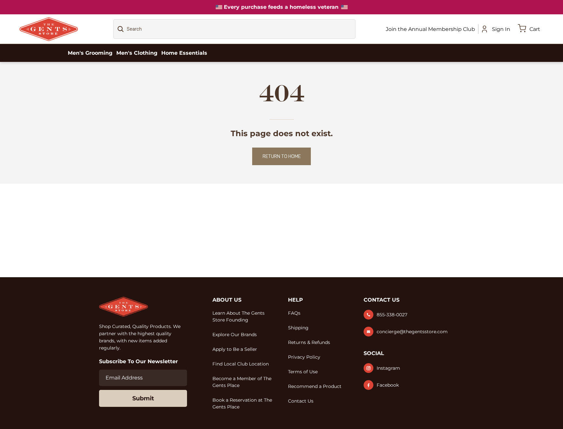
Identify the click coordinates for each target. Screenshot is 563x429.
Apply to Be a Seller (234, 349)
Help (295, 300)
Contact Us (300, 401)
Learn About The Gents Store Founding (238, 316)
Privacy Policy (304, 357)
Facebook (388, 385)
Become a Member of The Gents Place (241, 382)
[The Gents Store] (49, 29)
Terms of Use (303, 372)
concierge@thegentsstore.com (412, 332)
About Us (226, 300)
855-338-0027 (392, 315)
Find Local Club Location (240, 364)
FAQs (294, 313)
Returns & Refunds (309, 342)
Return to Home (282, 156)
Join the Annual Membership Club (430, 29)
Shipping (298, 328)
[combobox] (234, 29)
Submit (143, 398)
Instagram (388, 368)
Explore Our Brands (234, 334)
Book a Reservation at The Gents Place (242, 403)
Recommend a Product (314, 386)
